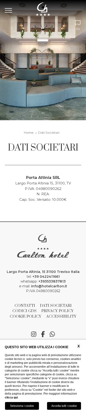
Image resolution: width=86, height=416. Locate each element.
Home (29, 132)
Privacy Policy (57, 311)
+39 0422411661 (46, 276)
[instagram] (33, 334)
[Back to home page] (43, 10)
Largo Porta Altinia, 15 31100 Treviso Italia (43, 272)
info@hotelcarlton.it (49, 286)
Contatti (25, 305)
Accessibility (61, 316)
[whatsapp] (52, 334)
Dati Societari (48, 132)
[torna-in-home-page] (43, 247)
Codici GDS (24, 311)
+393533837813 (52, 281)
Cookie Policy (25, 316)
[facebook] (43, 334)
